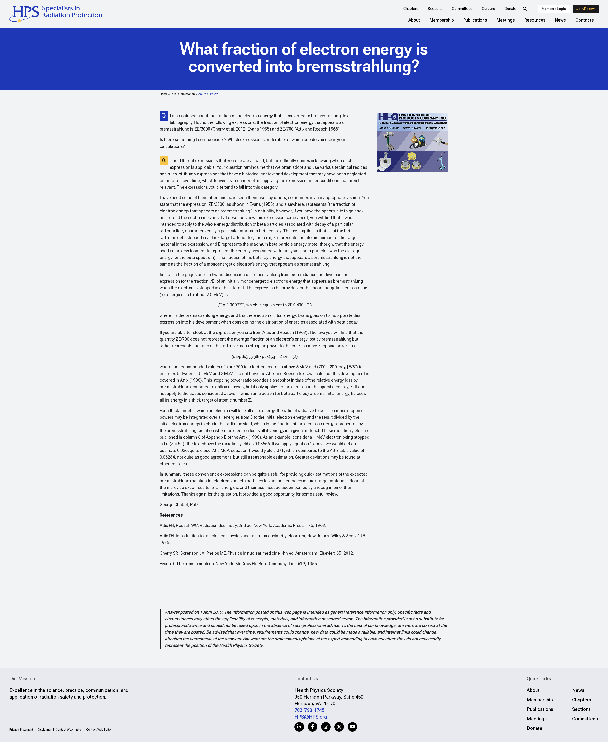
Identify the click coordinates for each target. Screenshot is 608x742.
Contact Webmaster (69, 729)
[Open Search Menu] (525, 9)
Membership (442, 20)
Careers (488, 8)
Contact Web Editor (99, 729)
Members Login (554, 9)
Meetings (506, 20)
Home (163, 94)
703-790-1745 (309, 710)
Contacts (584, 20)
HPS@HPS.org (310, 717)
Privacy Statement (21, 729)
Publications (475, 20)
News (560, 20)
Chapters (410, 8)
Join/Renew (585, 9)
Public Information (183, 94)
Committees (462, 8)
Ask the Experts (208, 94)
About (414, 20)
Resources (535, 20)
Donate (510, 8)
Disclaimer (44, 729)
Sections (435, 8)
